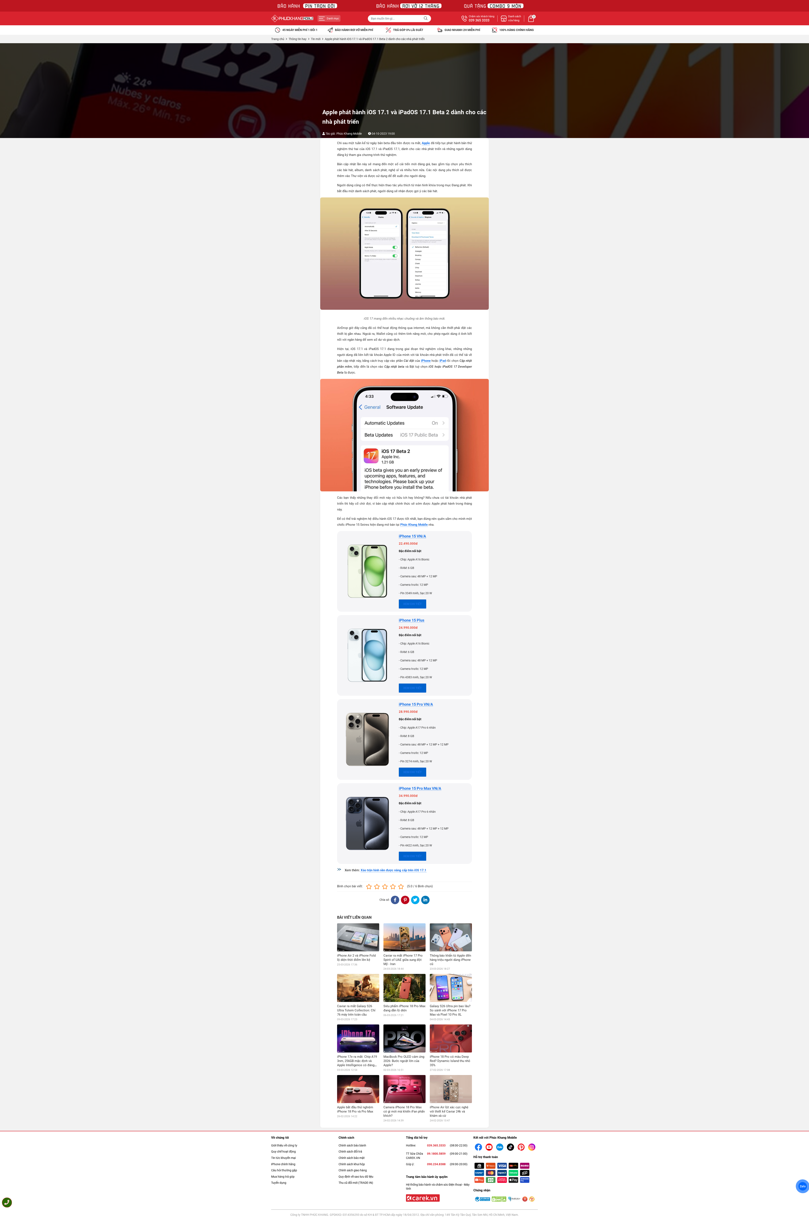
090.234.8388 (436, 1164)
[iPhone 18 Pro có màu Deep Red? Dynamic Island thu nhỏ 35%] (451, 1038)
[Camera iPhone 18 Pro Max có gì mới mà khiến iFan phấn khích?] (404, 1089)
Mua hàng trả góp (283, 1176)
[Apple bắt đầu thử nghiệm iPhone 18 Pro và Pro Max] (358, 1089)
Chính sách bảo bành (352, 1145)
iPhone (426, 361)
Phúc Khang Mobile (349, 133)
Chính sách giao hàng (353, 1170)
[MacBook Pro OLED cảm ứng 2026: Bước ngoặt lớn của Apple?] (404, 1038)
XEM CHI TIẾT (412, 604)
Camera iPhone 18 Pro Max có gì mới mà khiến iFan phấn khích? (404, 1111)
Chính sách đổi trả (350, 1151)
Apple (426, 143)
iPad (442, 361)
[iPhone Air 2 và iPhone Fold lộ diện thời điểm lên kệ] (358, 937)
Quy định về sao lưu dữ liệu (356, 1176)
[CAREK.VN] (422, 1197)
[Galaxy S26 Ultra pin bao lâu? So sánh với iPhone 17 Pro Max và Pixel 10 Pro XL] (451, 988)
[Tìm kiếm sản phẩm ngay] (426, 18)
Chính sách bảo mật (352, 1158)
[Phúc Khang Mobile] (292, 18)
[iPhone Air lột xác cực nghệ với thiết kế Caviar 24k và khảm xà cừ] (451, 1089)
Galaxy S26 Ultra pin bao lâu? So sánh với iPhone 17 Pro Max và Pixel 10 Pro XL (450, 1010)
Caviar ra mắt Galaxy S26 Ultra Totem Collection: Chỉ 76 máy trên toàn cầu (356, 1010)
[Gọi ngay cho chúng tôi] (7, 1202)
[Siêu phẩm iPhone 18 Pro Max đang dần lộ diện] (404, 988)
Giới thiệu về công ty (284, 1145)
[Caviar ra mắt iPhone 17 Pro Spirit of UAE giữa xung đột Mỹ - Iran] (404, 937)
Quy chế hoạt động (283, 1151)
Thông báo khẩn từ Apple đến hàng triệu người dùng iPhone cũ (450, 960)
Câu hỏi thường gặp (284, 1170)
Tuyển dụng (278, 1182)
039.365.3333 (436, 1145)
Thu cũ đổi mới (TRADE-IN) (356, 1182)
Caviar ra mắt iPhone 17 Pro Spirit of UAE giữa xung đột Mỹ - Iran (403, 960)
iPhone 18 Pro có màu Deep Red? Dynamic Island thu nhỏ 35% (450, 1061)
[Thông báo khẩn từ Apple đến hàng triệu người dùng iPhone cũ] (451, 937)
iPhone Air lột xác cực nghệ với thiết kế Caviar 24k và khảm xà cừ (449, 1111)
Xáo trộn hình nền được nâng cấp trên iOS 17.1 (393, 870)
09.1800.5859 (436, 1153)
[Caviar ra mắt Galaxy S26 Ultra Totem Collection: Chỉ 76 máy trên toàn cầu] (358, 988)
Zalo (802, 1186)
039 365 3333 (479, 20)
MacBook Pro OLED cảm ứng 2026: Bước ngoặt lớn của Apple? (403, 1061)
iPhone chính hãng (283, 1164)
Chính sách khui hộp (352, 1164)
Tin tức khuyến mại (283, 1158)
